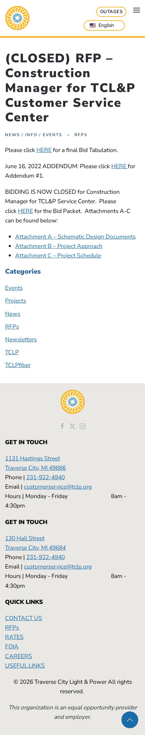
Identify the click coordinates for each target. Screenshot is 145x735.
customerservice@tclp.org (58, 487)
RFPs (12, 327)
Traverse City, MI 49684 (35, 548)
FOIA (12, 646)
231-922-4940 (45, 477)
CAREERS (18, 656)
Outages (111, 12)
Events (14, 288)
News (12, 314)
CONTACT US (23, 618)
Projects (15, 301)
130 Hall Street (25, 538)
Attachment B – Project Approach (59, 246)
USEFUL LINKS (25, 666)
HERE (44, 150)
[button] (136, 10)
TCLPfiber (18, 365)
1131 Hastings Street (32, 458)
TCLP (12, 352)
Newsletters (21, 339)
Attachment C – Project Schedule (58, 255)
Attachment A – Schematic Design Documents (75, 237)
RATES (14, 637)
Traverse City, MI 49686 (35, 468)
